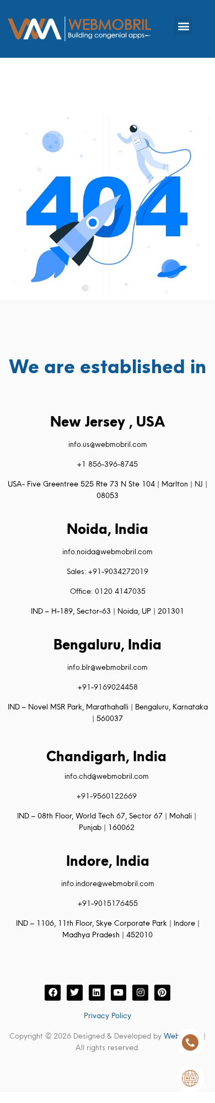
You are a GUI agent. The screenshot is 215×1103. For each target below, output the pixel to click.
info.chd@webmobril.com (106, 776)
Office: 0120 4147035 (108, 591)
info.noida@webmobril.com (107, 551)
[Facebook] (53, 993)
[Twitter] (75, 993)
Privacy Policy (107, 1015)
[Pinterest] (162, 993)
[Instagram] (140, 993)
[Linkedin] (97, 993)
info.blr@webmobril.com (107, 667)
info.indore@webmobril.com (107, 883)
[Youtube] (119, 993)
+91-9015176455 (108, 903)
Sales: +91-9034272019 (107, 571)
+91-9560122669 (107, 796)
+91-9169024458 (108, 687)
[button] (183, 26)
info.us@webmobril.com (107, 444)
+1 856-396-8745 (107, 464)
